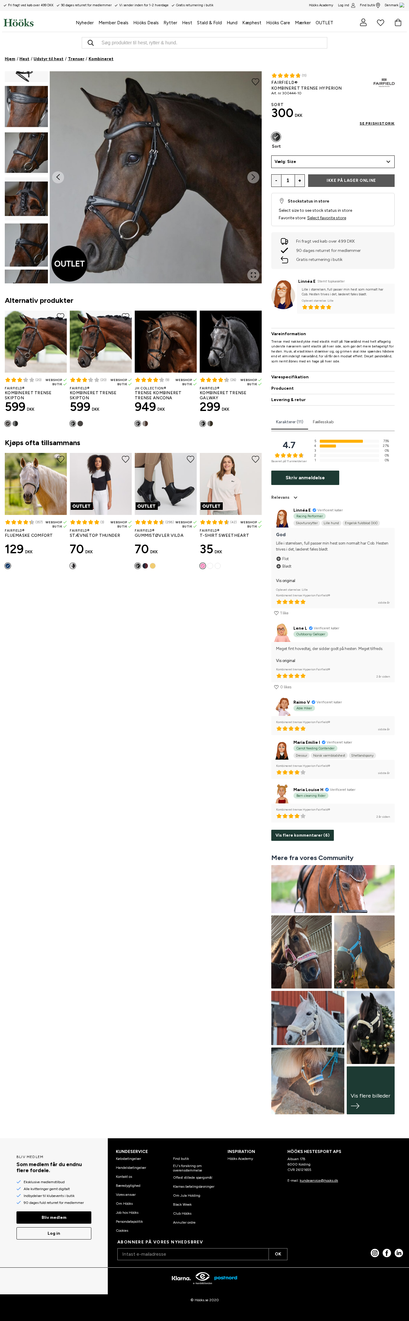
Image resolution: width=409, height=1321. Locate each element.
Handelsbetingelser (131, 1168)
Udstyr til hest (48, 58)
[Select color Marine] (8, 566)
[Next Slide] (253, 177)
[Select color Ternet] (210, 566)
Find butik (367, 5)
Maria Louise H (308, 789)
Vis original (285, 580)
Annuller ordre (184, 1222)
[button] (26, 106)
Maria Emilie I (306, 742)
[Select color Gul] (153, 566)
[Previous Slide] (58, 177)
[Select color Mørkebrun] (8, 424)
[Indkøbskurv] (397, 22)
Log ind (343, 5)
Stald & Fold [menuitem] (209, 22)
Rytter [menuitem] (170, 22)
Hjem (10, 58)
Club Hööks (182, 1213)
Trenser (76, 58)
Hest (24, 58)
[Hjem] (38, 22)
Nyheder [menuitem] (85, 22)
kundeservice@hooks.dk (319, 1180)
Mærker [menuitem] (303, 22)
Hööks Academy (240, 1159)
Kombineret (101, 58)
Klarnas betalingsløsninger (193, 1186)
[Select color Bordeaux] (145, 566)
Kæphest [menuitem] (251, 22)
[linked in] (399, 1253)
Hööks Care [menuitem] (278, 22)
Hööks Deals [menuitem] (146, 22)
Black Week (182, 1204)
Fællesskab (323, 421)
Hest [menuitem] (187, 22)
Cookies (122, 1230)
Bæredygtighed (128, 1186)
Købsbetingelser (128, 1159)
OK (278, 1254)
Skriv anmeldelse (305, 477)
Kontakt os (124, 1177)
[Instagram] (375, 1253)
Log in (54, 1233)
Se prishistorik (377, 123)
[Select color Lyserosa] (203, 566)
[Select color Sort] (15, 424)
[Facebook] (387, 1253)
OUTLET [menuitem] (324, 22)
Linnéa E (307, 281)
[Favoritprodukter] (380, 22)
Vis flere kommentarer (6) (302, 835)
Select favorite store (326, 217)
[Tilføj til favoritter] (255, 81)
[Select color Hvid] (218, 566)
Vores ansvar (126, 1194)
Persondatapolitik (129, 1221)
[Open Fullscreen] (253, 275)
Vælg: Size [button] (285, 161)
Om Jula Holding (186, 1195)
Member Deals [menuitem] (113, 22)
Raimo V (301, 702)
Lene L (300, 628)
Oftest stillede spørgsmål (192, 1177)
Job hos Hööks (127, 1212)
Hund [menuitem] (232, 22)
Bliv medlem (54, 1217)
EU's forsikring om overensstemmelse (187, 1168)
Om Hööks (124, 1203)
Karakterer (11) (289, 421)
